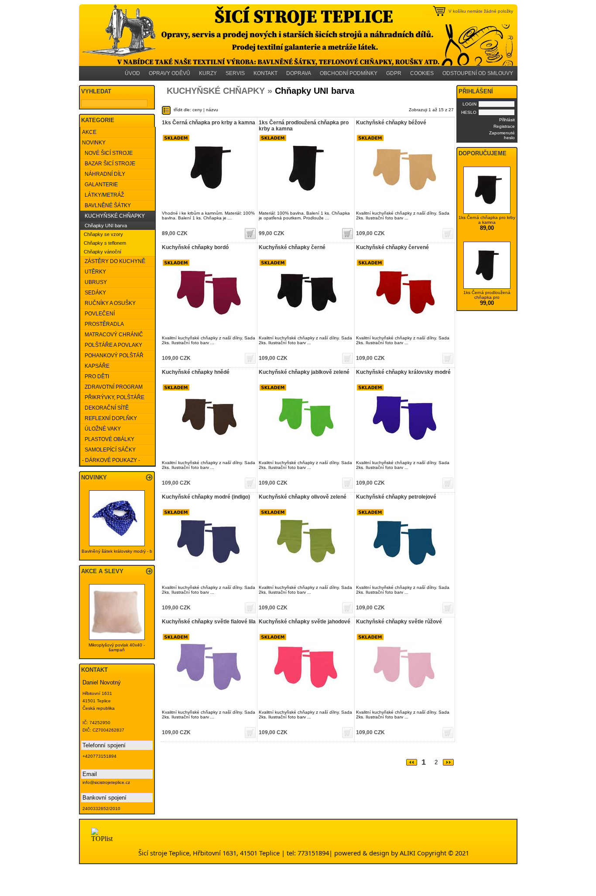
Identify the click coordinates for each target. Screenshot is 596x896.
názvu (212, 109)
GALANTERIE (100, 184)
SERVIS (235, 73)
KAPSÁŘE (96, 366)
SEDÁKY (94, 293)
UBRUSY (94, 282)
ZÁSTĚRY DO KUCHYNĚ (113, 261)
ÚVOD (132, 73)
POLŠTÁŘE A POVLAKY (112, 345)
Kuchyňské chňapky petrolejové (396, 497)
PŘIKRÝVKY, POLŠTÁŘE (113, 397)
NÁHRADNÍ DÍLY (103, 174)
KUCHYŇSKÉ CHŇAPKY (113, 216)
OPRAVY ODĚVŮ (169, 73)
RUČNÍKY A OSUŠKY (109, 303)
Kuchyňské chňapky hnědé (195, 372)
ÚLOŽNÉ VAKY (101, 429)
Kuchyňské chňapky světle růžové (399, 622)
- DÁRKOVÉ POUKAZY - (111, 460)
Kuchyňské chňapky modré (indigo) (206, 497)
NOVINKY (94, 143)
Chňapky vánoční (102, 251)
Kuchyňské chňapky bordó (195, 247)
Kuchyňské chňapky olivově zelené (302, 497)
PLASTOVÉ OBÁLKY (108, 439)
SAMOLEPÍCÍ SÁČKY (109, 450)
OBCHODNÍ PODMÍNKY (348, 73)
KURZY (208, 73)
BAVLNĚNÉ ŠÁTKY (106, 205)
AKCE (89, 132)
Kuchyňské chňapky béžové (391, 123)
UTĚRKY (94, 272)
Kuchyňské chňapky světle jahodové (304, 622)
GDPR (393, 73)
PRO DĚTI (95, 376)
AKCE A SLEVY (102, 571)
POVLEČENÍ (98, 314)
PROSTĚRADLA (103, 324)
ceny (197, 109)
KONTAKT (265, 73)
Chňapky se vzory (103, 234)
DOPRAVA (298, 73)
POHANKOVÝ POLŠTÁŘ (113, 355)
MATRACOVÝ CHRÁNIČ (112, 335)
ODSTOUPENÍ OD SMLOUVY (477, 73)
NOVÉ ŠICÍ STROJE (107, 153)
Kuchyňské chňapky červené (392, 247)
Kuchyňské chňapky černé (292, 247)
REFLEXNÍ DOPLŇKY (109, 418)
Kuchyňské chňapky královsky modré (403, 372)
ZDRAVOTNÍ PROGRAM (112, 387)
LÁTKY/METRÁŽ (103, 195)
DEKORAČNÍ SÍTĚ (105, 408)
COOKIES (422, 73)
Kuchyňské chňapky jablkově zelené (304, 372)
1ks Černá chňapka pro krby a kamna (208, 123)
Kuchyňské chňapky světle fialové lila (209, 622)
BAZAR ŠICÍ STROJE (108, 164)
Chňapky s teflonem (105, 243)
